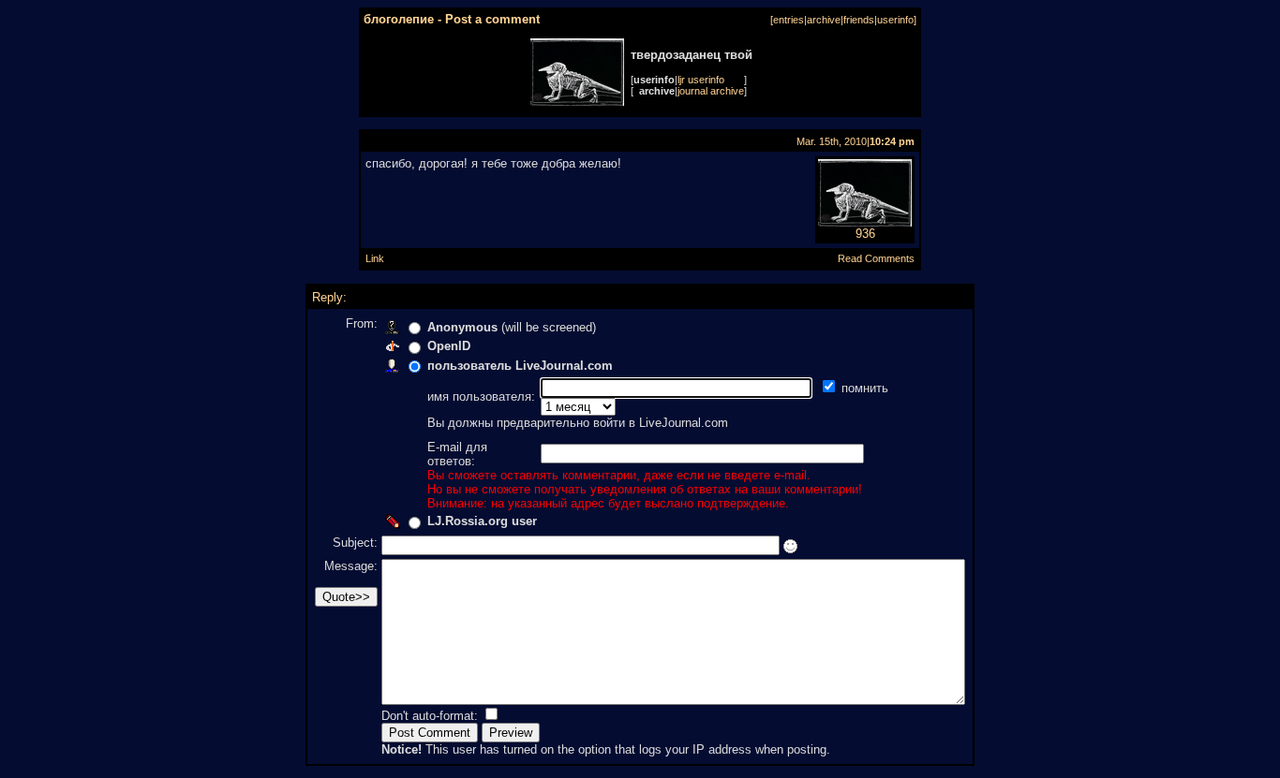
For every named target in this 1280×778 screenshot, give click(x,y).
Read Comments (876, 258)
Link (374, 258)
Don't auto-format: (431, 716)
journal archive (710, 90)
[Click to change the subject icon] (790, 546)
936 (865, 234)
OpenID (448, 346)
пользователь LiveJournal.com (520, 366)
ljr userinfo (700, 79)
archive (824, 19)
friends (858, 19)
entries (788, 19)
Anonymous (462, 327)
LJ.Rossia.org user (482, 521)
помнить (866, 388)
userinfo (895, 19)
